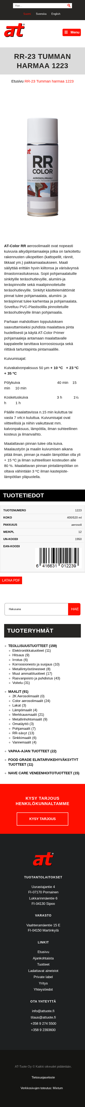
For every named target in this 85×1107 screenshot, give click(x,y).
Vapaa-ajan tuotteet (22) (32, 751)
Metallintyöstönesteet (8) (31, 669)
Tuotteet (43, 964)
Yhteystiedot (43, 989)
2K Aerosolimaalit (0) (28, 696)
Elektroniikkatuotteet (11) (31, 651)
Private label (43, 977)
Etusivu (43, 952)
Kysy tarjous (42, 819)
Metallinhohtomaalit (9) (29, 719)
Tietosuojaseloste (43, 1077)
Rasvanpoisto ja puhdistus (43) (36, 678)
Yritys (43, 983)
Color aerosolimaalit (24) (31, 701)
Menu (75, 32)
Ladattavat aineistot (43, 971)
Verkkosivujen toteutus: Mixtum (42, 1088)
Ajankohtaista (43, 958)
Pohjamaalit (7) (24, 729)
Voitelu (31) (21, 683)
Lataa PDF (11, 580)
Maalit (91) (18, 692)
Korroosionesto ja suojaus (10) (36, 664)
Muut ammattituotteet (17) (32, 674)
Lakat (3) (19, 705)
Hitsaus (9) (21, 655)
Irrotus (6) (20, 660)
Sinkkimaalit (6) (24, 738)
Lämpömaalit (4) (24, 710)
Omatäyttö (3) (23, 724)
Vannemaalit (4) (24, 742)
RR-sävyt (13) (23, 733)
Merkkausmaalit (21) (28, 715)
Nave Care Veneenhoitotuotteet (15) (43, 773)
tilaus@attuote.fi (43, 1017)
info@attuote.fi (43, 1011)
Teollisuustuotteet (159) (32, 646)
